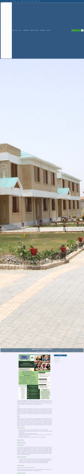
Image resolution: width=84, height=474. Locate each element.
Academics (20, 30)
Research (36, 30)
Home (13, 30)
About (16, 30)
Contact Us (48, 30)
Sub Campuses (42, 30)
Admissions (32, 30)
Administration (25, 30)
